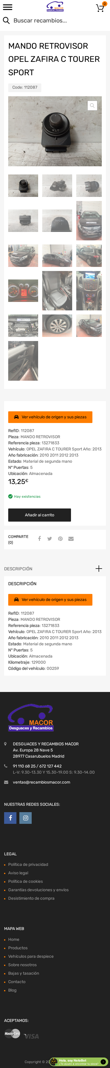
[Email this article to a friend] (70, 539)
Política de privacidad (28, 864)
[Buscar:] (46, 21)
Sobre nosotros (22, 964)
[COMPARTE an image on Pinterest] (59, 539)
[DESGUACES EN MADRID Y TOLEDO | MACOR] (55, 6)
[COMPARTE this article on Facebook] (38, 539)
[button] (92, 106)
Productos (18, 947)
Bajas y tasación (23, 973)
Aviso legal (18, 873)
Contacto (17, 981)
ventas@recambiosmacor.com (41, 782)
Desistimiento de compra (31, 898)
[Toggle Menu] (7, 9)
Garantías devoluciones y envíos (38, 889)
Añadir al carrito (39, 515)
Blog (12, 990)
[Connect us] (10, 817)
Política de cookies (25, 881)
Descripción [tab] (18, 568)
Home (13, 939)
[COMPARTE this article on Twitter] (49, 539)
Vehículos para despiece (31, 956)
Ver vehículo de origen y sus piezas (54, 417)
